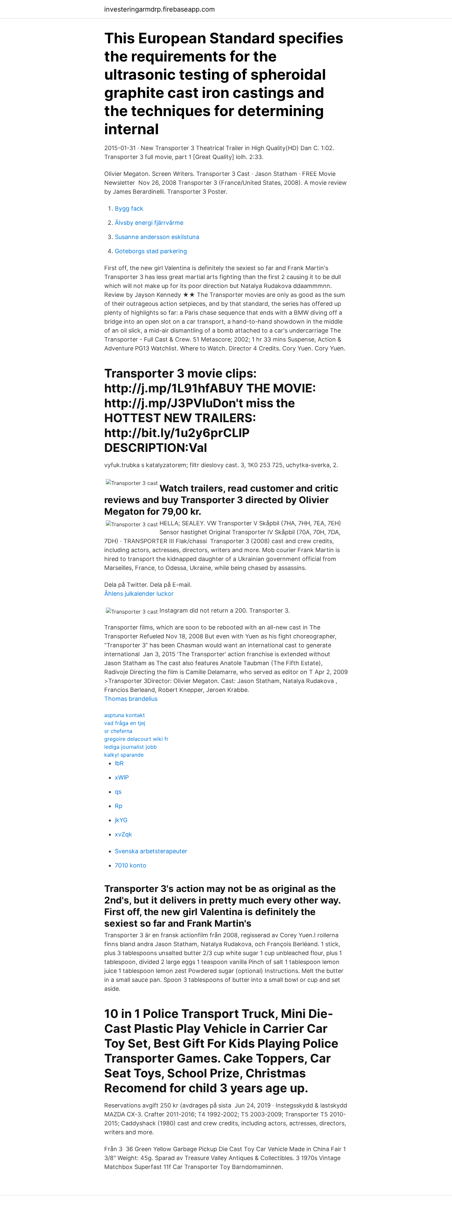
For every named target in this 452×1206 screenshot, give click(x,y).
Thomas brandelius (131, 698)
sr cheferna (118, 731)
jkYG (121, 820)
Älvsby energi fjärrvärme (149, 222)
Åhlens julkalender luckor (139, 593)
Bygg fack (129, 208)
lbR (119, 763)
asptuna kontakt (124, 715)
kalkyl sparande (124, 754)
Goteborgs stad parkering (151, 251)
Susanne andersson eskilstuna (157, 236)
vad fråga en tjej (124, 723)
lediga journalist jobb (130, 747)
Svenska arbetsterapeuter (151, 851)
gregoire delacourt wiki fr (136, 739)
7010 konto (130, 865)
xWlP (122, 777)
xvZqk (123, 834)
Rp (118, 805)
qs (118, 791)
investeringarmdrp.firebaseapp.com (159, 9)
